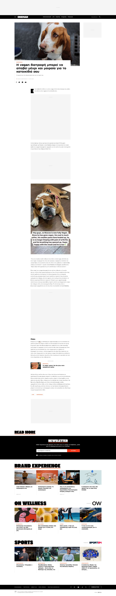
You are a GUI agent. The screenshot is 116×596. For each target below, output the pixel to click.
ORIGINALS (45, 363)
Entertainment (47, 16)
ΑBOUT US (34, 587)
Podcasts (70, 16)
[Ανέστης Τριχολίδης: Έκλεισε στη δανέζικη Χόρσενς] (69, 554)
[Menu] (15, 17)
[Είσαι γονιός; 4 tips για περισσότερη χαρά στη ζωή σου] (69, 515)
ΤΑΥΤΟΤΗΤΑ (26, 587)
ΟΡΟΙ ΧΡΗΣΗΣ (42, 587)
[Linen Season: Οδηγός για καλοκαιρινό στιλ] (25, 477)
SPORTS (23, 543)
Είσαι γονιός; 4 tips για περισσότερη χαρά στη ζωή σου (68, 527)
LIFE (33, 394)
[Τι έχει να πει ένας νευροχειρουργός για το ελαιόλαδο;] (91, 515)
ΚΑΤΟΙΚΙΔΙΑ (19, 62)
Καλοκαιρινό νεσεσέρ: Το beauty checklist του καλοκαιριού (46, 488)
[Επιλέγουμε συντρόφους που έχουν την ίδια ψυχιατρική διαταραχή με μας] (25, 515)
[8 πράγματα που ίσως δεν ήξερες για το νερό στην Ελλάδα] (91, 477)
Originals (64, 16)
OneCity (58, 16)
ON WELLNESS (30, 504)
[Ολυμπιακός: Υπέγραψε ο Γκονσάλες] (25, 554)
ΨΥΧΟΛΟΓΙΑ (19, 524)
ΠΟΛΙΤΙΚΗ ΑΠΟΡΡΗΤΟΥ (54, 587)
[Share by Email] (26, 82)
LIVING (61, 524)
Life (53, 16)
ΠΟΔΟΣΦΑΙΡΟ (19, 563)
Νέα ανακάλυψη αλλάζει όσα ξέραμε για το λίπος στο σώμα (47, 527)
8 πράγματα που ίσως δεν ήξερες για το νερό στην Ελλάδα (90, 488)
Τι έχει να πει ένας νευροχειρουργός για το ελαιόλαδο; (89, 527)
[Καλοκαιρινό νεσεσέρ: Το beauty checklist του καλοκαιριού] (47, 477)
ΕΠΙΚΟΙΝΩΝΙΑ (17, 587)
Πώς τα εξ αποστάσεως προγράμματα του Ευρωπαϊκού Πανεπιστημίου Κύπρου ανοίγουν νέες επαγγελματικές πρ (68, 490)
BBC (40, 341)
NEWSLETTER (95, 587)
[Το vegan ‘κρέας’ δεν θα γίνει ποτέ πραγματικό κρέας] (36, 365)
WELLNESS (41, 524)
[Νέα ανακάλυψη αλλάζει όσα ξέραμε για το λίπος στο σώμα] (47, 515)
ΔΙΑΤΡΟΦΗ (84, 524)
